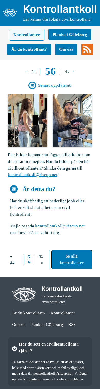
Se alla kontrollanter (72, 259)
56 (50, 71)
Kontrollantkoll (60, 9)
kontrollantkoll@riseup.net (32, 174)
